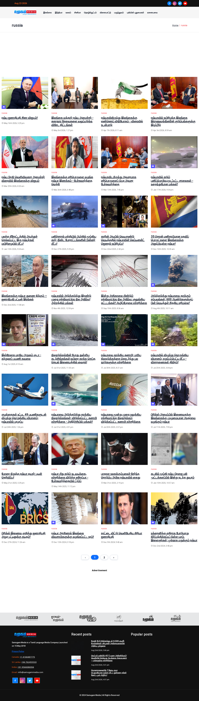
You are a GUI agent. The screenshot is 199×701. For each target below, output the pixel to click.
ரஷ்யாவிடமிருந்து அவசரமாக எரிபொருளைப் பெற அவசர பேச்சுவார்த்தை (118, 180)
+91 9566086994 (26, 667)
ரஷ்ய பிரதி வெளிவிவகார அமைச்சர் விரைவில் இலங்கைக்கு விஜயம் (23, 178)
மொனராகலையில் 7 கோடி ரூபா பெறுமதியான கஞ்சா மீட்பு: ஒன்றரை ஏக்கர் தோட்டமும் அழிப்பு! (109, 672)
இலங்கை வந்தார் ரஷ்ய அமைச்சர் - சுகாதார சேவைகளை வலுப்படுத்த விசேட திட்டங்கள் (72, 121)
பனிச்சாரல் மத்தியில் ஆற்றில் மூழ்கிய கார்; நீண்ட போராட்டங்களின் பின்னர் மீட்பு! (73, 240)
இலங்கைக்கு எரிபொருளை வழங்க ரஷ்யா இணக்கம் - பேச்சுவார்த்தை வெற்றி (72, 180)
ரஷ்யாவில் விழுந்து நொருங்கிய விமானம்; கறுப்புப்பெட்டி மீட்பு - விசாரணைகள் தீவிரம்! (170, 358)
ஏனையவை (152, 12)
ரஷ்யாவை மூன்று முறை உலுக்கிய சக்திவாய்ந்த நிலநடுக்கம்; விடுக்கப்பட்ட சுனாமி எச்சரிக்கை (121, 418)
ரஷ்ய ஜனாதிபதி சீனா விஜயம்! (20, 117)
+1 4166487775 (27, 657)
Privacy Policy (18, 651)
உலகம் (68, 12)
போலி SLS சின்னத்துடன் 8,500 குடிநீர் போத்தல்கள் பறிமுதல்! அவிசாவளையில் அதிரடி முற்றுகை (108, 643)
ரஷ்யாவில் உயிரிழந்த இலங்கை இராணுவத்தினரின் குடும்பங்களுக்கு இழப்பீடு (173, 121)
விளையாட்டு (105, 12)
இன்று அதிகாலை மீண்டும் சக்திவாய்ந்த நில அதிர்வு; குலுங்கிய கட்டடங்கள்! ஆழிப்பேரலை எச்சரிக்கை (124, 299)
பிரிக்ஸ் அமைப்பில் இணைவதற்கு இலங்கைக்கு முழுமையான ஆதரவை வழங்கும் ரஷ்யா (173, 418)
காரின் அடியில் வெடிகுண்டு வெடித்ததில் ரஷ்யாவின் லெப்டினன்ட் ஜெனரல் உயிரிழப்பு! (123, 240)
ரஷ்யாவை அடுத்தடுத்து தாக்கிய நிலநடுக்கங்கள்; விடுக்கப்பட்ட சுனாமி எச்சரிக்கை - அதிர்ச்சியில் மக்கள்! (74, 418)
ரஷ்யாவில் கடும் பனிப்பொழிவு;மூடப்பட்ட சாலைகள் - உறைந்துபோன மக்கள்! (172, 180)
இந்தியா (58, 12)
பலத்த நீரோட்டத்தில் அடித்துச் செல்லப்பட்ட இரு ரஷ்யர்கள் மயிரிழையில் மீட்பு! (19, 240)
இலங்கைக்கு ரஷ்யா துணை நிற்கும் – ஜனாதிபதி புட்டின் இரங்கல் (24, 297)
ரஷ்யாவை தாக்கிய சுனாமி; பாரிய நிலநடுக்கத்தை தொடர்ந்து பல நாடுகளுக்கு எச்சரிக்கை (121, 358)
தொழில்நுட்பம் (90, 12)
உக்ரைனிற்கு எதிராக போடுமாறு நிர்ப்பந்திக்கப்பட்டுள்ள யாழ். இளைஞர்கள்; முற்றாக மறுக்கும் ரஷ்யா (174, 537)
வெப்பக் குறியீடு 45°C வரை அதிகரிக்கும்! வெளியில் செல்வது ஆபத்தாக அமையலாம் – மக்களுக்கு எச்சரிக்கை (109, 658)
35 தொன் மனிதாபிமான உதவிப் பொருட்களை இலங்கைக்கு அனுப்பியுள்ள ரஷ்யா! (170, 240)
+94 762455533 (29, 662)
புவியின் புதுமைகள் (135, 12)
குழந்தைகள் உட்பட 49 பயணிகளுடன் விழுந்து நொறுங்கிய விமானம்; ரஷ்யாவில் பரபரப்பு (24, 418)
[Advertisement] (83, 58)
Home (175, 25)
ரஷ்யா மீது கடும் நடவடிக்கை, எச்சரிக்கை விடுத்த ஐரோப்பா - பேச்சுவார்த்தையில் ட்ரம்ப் (69, 477)
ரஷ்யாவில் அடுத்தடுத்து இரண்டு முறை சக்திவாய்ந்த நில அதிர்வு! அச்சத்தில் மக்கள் (71, 299)
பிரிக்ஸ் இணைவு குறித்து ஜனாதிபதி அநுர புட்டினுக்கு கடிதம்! (23, 535)
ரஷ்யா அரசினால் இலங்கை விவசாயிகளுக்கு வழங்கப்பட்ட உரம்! (72, 535)
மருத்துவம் (119, 12)
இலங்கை (47, 12)
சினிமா (77, 12)
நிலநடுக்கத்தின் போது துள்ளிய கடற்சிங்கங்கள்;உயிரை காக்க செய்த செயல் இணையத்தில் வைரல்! (73, 358)
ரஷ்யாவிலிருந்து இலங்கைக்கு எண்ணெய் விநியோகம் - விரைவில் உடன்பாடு (122, 121)
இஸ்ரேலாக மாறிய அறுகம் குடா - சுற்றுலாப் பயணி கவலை (21, 356)
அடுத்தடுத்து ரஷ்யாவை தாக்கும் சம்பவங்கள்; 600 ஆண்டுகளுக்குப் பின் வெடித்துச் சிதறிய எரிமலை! (172, 299)
